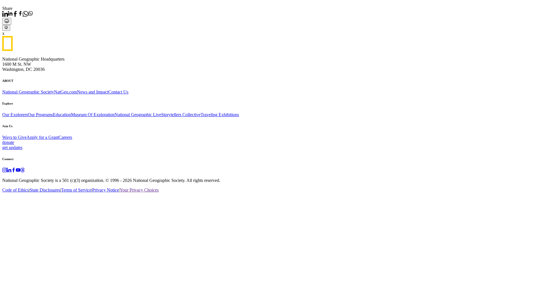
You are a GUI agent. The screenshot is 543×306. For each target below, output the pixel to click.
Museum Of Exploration (93, 114)
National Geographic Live (138, 114)
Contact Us (118, 92)
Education (62, 114)
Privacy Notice (105, 190)
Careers (65, 137)
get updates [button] (12, 147)
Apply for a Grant (43, 137)
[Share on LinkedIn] (7, 14)
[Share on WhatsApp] (28, 14)
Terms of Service (76, 190)
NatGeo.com (65, 92)
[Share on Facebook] (17, 14)
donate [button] (8, 142)
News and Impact (92, 92)
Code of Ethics (15, 190)
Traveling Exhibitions (220, 114)
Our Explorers (15, 114)
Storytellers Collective (181, 114)
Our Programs (40, 114)
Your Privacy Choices (139, 190)
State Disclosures (45, 190)
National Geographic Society (28, 92)
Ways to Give (14, 137)
